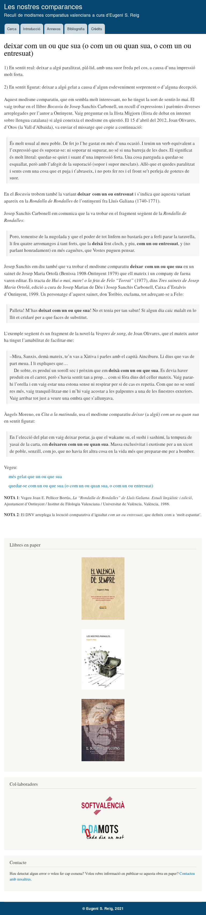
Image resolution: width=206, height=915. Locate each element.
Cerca (11, 28)
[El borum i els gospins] (103, 759)
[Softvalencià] (103, 813)
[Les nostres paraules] (103, 688)
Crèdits (96, 28)
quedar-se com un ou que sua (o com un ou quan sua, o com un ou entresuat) (81, 485)
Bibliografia (75, 28)
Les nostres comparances (43, 6)
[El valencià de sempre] (103, 618)
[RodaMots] (103, 838)
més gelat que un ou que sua (35, 476)
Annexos (54, 28)
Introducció (31, 28)
